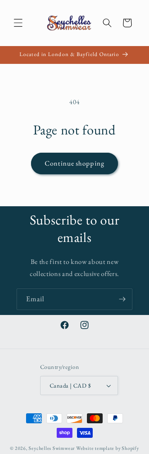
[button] (18, 23)
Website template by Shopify (107, 448)
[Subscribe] (122, 299)
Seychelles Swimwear (52, 448)
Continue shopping (74, 163)
